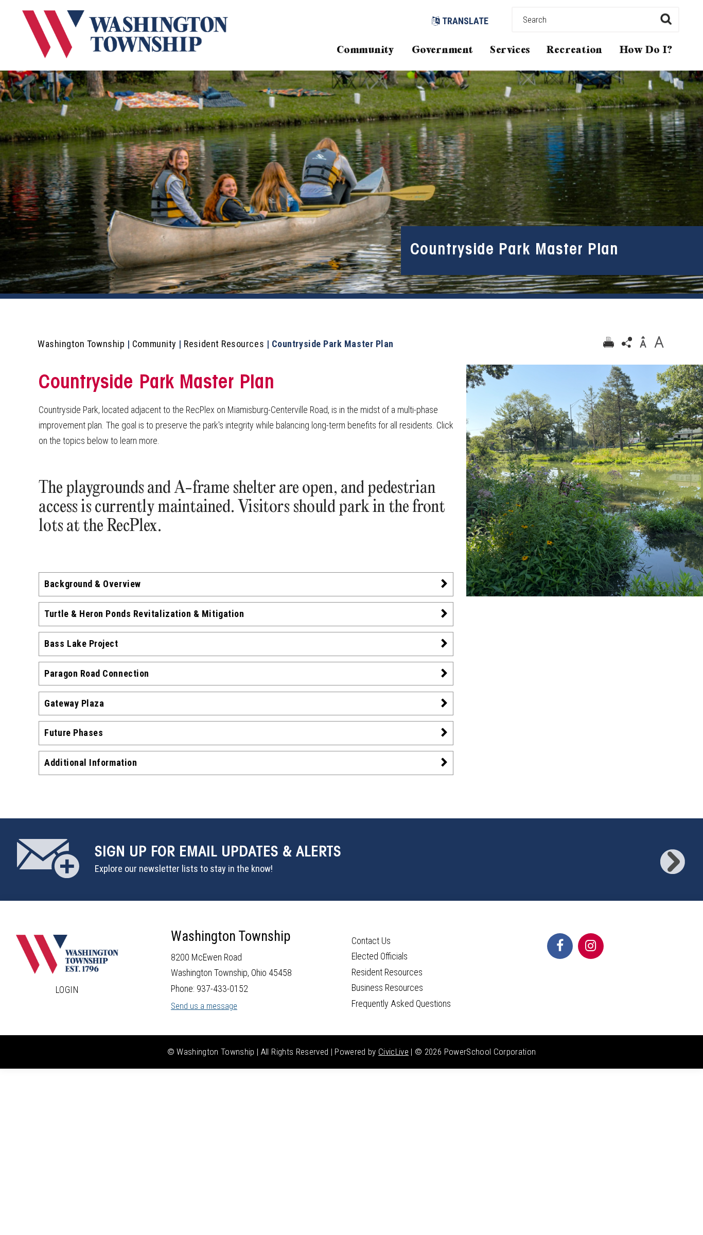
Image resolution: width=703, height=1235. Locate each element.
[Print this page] (608, 342)
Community (365, 50)
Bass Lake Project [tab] (81, 643)
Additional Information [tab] (90, 762)
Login (67, 989)
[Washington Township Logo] (125, 54)
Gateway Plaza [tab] (74, 703)
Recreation (574, 50)
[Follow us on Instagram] (591, 946)
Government (442, 50)
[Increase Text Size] (658, 342)
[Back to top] (685, 1212)
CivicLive (393, 1052)
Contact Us (371, 940)
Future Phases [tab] (73, 732)
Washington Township (81, 343)
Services (510, 50)
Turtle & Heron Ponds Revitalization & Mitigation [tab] (144, 613)
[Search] (666, 19)
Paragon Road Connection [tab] (96, 673)
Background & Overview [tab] (92, 583)
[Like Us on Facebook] (560, 946)
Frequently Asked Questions (401, 1003)
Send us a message (204, 1006)
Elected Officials (379, 956)
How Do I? (646, 50)
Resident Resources (224, 343)
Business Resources (387, 987)
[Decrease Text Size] (642, 342)
